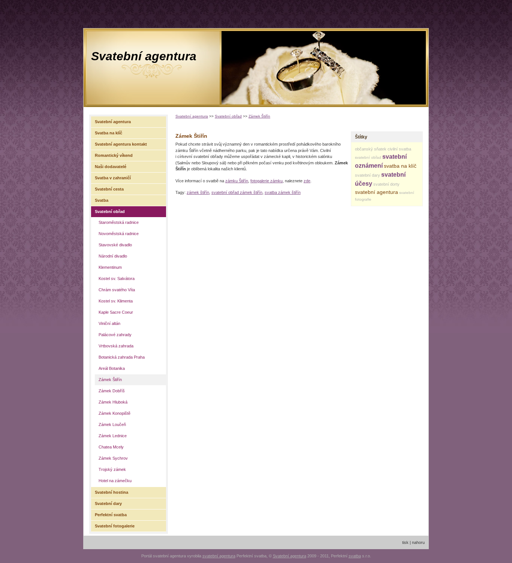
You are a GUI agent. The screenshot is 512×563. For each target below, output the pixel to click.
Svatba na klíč (108, 133)
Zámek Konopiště (114, 413)
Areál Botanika (112, 368)
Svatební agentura (143, 56)
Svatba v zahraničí (113, 178)
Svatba (101, 200)
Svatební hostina (111, 492)
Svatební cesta (109, 189)
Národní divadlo (113, 256)
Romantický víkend (114, 155)
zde (307, 181)
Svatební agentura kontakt (121, 144)
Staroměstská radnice (119, 222)
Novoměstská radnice (119, 233)
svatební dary (367, 175)
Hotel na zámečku (115, 480)
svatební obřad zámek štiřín (236, 192)
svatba (355, 556)
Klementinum (110, 267)
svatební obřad (368, 157)
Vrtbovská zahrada (116, 346)
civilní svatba (399, 149)
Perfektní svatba (111, 514)
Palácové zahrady (115, 334)
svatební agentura (376, 192)
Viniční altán (109, 323)
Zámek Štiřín (259, 116)
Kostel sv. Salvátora (117, 278)
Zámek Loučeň (112, 424)
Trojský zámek (112, 469)
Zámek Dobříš (112, 391)
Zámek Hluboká (113, 402)
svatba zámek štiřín (283, 192)
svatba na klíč (400, 166)
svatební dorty (386, 184)
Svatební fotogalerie (115, 526)
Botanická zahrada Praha (122, 357)
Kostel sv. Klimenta (116, 301)
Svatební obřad (228, 116)
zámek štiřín (198, 192)
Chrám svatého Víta (117, 289)
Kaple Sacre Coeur (116, 312)
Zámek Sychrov (113, 458)
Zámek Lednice (113, 435)
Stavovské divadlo (115, 245)
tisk (405, 542)
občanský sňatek (370, 149)
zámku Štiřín (236, 181)
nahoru (418, 542)
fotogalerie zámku (266, 181)
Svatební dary (108, 503)
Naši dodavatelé (110, 166)
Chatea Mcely (111, 447)
